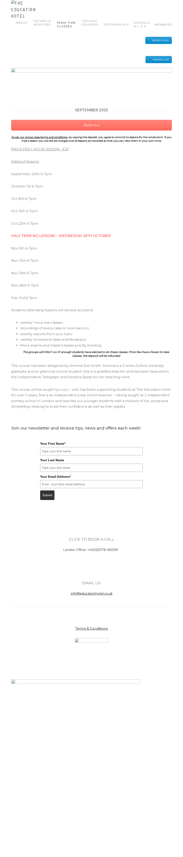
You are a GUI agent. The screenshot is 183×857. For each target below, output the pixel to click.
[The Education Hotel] (24, 9)
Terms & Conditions (91, 628)
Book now (92, 125)
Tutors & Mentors (42, 22)
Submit (47, 495)
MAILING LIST (161, 59)
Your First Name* (52, 443)
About (22, 22)
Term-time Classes (66, 24)
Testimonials (116, 24)
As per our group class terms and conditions (39, 137)
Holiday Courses (90, 22)
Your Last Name (52, 460)
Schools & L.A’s (141, 24)
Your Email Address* (55, 476)
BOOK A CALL (160, 40)
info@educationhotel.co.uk (91, 593)
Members (163, 24)
